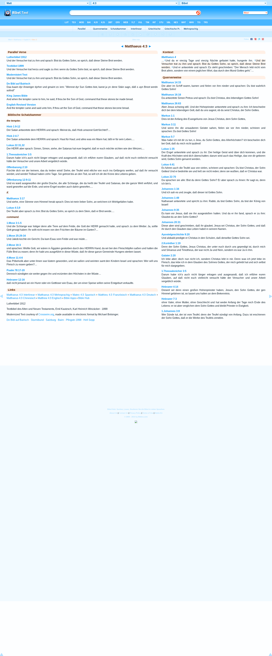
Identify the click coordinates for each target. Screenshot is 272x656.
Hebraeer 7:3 (169, 299)
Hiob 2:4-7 (13, 136)
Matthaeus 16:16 (171, 94)
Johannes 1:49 (170, 198)
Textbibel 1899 (15, 66)
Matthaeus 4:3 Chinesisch (21, 298)
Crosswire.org (46, 314)
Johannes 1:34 (170, 189)
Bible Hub (83, 298)
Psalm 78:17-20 (16, 270)
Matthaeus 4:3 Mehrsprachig (54, 294)
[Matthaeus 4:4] (268, 303)
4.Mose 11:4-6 (15, 257)
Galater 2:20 (169, 255)
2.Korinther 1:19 (171, 243)
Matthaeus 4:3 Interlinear (21, 294)
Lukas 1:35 (168, 149)
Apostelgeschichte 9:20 (176, 234)
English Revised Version (21, 104)
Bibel (10, 40)
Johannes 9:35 (170, 210)
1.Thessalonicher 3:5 (19, 154)
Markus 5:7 (168, 136)
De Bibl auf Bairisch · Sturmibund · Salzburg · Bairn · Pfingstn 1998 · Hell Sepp (51, 320)
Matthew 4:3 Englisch (50, 298)
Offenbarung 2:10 (17, 167)
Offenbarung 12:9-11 (19, 179)
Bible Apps (70, 298)
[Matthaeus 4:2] (4, 303)
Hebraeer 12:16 (16, 279)
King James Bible (17, 95)
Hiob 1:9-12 (13, 126)
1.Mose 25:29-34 (16, 235)
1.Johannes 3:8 (171, 311)
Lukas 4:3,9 (13, 207)
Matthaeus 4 (169, 57)
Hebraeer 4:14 (170, 286)
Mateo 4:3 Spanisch (84, 294)
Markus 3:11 (169, 124)
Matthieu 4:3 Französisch (112, 294)
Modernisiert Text (17, 74)
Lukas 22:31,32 (16, 145)
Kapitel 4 (27, 40)
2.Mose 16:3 (14, 245)
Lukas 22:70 (169, 176)
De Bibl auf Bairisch (18, 83)
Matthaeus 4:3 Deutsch (143, 294)
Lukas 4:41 (168, 164)
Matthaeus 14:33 (171, 82)
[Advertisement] (136, 346)
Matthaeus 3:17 (16, 198)
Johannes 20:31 (171, 222)
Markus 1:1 (168, 115)
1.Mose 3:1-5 (14, 223)
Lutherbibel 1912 (17, 57)
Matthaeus (18, 40)
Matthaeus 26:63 (171, 103)
